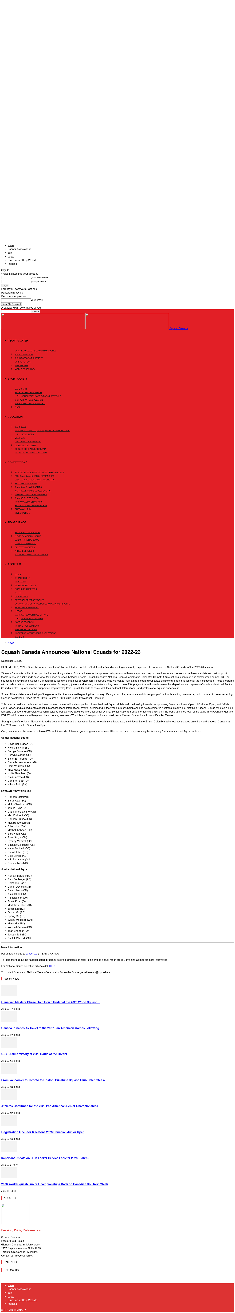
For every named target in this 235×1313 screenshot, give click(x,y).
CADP (17, 407)
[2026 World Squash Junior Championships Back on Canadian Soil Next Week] (9, 1177)
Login (11, 256)
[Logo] (43, 328)
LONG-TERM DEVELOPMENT (28, 441)
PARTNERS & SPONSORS (27, 607)
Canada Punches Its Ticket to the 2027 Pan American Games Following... (51, 1028)
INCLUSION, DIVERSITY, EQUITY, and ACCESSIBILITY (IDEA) (42, 430)
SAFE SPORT (21, 388)
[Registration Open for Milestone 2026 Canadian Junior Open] (9, 1125)
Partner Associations (19, 249)
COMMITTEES (21, 596)
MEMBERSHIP (21, 365)
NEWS (18, 574)
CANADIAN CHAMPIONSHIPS (28, 487)
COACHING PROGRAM (25, 445)
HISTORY (19, 611)
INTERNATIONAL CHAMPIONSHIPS (31, 494)
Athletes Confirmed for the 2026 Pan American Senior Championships (49, 1106)
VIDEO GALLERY (22, 512)
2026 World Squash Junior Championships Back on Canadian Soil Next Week (54, 1184)
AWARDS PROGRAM (24, 622)
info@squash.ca (24, 1255)
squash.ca (31, 953)
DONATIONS (20, 581)
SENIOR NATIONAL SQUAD (27, 532)
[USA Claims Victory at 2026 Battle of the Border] (9, 1047)
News (11, 245)
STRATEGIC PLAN (23, 577)
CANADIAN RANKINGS (25, 543)
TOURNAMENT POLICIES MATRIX (30, 403)
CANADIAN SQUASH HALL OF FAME (31, 614)
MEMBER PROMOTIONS (26, 629)
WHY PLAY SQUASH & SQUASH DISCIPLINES (35, 350)
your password (39, 281)
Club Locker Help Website (22, 260)
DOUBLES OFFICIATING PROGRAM (31, 452)
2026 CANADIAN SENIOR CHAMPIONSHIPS (35, 479)
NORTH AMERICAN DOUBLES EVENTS (33, 490)
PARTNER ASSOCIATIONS (27, 625)
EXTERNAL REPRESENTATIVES (29, 600)
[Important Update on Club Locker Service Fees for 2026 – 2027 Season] (9, 1151)
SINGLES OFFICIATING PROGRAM (30, 448)
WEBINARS (20, 437)
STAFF (18, 592)
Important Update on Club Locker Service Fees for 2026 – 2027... (45, 1158)
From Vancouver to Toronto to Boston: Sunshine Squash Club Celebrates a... (54, 1080)
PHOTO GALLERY (23, 509)
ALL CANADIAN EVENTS (26, 483)
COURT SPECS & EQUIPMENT (29, 358)
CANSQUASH (21, 426)
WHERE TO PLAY (23, 361)
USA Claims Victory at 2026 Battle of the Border (34, 1054)
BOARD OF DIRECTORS (26, 589)
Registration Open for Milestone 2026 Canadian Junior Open (42, 1132)
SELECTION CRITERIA (25, 547)
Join (10, 252)
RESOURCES (27, 434)
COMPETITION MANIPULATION (29, 399)
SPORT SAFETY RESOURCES (28, 392)
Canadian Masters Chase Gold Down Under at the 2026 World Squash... (50, 1002)
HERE (52, 966)
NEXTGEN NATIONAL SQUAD (28, 536)
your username (39, 277)
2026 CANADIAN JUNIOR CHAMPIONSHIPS (34, 476)
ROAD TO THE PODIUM (25, 585)
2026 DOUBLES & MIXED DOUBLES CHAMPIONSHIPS (39, 472)
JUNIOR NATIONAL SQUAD (27, 539)
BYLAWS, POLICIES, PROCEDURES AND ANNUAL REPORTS (42, 603)
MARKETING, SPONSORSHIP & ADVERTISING (35, 633)
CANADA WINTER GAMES (27, 498)
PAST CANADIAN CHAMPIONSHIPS (31, 505)
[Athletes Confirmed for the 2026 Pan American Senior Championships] (9, 1099)
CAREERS (19, 636)
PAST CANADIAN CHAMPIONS (29, 501)
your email (37, 300)
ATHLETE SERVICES (24, 550)
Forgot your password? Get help (19, 289)
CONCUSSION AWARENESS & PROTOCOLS (41, 396)
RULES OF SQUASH (24, 354)
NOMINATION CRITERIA (32, 618)
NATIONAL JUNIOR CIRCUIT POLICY (31, 554)
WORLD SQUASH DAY (25, 369)
